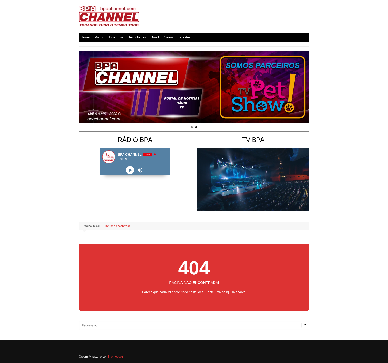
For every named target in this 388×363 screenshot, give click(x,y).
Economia (116, 37)
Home (85, 37)
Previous (84, 86)
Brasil (155, 37)
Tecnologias (137, 37)
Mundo (99, 37)
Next (304, 86)
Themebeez (115, 356)
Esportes (184, 37)
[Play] (130, 170)
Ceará (168, 37)
